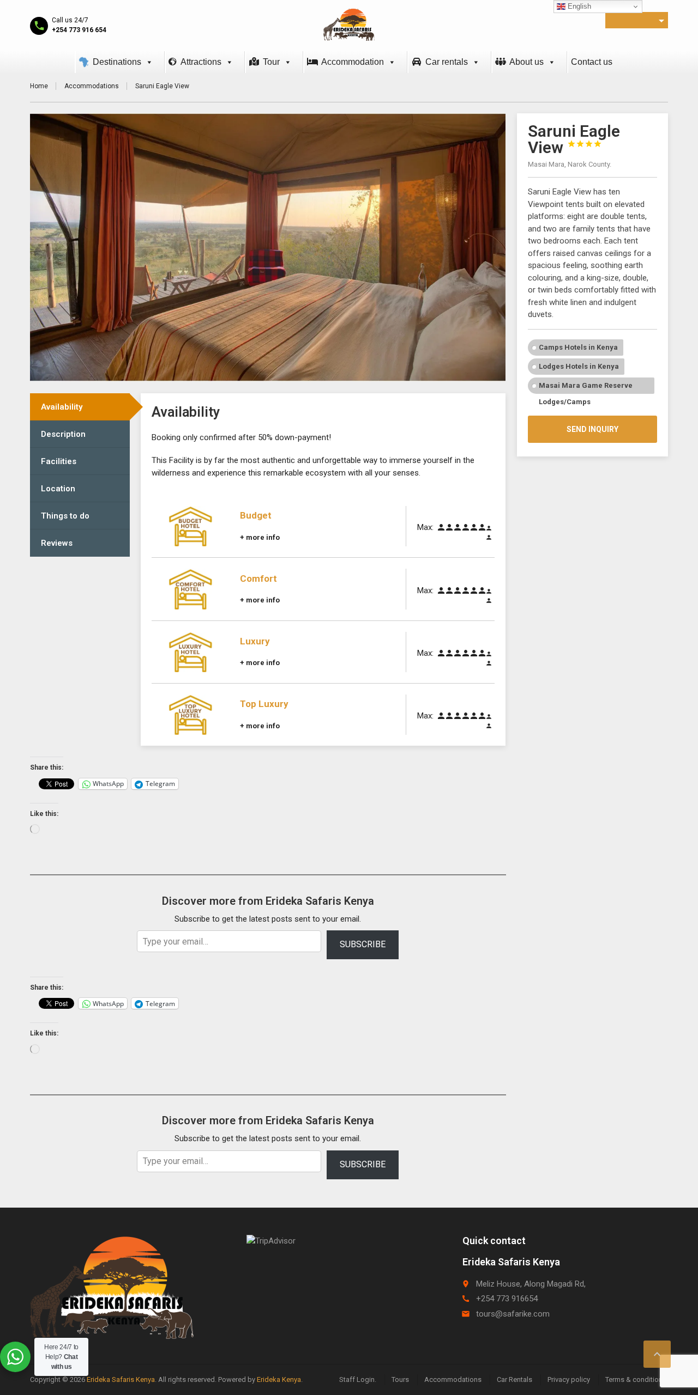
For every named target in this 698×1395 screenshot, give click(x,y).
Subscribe (363, 944)
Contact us (591, 61)
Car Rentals (514, 1379)
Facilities (58, 461)
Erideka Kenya (279, 1379)
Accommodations (91, 86)
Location (58, 489)
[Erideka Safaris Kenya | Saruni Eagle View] (349, 24)
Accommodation (352, 61)
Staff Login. (357, 1379)
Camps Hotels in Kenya (578, 347)
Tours (400, 1379)
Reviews (57, 543)
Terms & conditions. (636, 1379)
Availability (61, 407)
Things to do (65, 516)
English (578, 6)
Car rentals (446, 61)
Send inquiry (592, 429)
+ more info (260, 537)
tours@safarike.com (513, 1314)
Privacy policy (568, 1379)
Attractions (200, 61)
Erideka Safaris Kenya (121, 1379)
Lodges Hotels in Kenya (579, 366)
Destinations (117, 61)
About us (526, 61)
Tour (271, 61)
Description (63, 434)
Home (39, 86)
